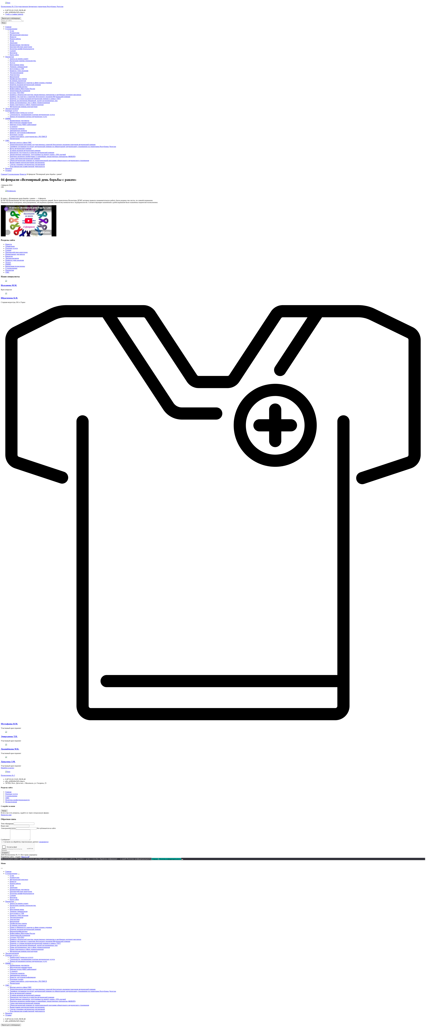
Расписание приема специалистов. (23, 61)
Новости (13, 37)
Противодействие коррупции (21, 47)
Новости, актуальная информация (23, 132)
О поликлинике (11, 29)
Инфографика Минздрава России (22, 89)
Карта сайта (14, 55)
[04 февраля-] (10, 191)
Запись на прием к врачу (19, 59)
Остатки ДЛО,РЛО (17, 93)
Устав (12, 41)
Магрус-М (25, 857)
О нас (12, 31)
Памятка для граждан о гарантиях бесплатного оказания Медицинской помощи (40, 97)
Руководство (14, 33)
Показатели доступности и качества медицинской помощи (32, 152)
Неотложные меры (17, 65)
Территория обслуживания (20, 91)
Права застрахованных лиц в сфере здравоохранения (30, 103)
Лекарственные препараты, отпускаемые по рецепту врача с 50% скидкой (38, 154)
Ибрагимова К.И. (9, 298)
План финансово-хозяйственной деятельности (27, 166)
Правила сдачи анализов (19, 71)
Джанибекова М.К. (10, 749)
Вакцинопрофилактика (18, 87)
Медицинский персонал (19, 35)
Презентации (15, 138)
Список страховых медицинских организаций (27, 164)
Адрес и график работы (14, 14)
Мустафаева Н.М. (9, 724)
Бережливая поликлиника (15, 266)
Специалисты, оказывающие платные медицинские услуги (32, 115)
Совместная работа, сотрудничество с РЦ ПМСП (28, 136)
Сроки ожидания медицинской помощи (25, 158)
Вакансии (9, 256)
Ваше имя (4, 826)
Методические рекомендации (21, 123)
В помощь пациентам (18, 81)
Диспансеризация (16, 73)
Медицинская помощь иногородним (23, 107)
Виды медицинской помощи (20, 148)
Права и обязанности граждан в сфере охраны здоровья (31, 83)
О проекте (14, 127)
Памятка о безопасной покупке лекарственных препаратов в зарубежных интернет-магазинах (45, 95)
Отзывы (8, 170)
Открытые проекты (17, 128)
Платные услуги (11, 111)
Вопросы (8, 168)
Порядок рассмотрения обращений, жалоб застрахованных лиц (34, 101)
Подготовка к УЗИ (17, 69)
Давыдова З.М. (8, 761)
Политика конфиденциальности (22, 49)
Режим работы (15, 39)
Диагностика (15, 75)
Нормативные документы (19, 45)
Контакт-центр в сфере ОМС (21, 142)
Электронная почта (8, 828)
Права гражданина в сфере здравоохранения (26, 105)
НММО (8, 119)
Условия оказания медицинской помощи (25, 150)
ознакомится (43, 842)
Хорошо (155, 859)
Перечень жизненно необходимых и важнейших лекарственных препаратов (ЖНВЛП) (43, 156)
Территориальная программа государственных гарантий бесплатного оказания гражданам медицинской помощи (53, 144)
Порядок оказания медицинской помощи (25, 85)
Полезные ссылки (16, 134)
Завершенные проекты (18, 130)
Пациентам (9, 57)
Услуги (12, 63)
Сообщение (5, 840)
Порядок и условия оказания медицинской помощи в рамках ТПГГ (35, 99)
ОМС (7, 140)
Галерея (13, 51)
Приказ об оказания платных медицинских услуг (28, 117)
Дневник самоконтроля (18, 67)
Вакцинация (14, 77)
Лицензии (13, 43)
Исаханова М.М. (9, 285)
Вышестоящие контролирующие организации (27, 162)
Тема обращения (7, 824)
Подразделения (11, 802)
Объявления (10, 246)
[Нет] (182, 859)
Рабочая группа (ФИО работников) (23, 125)
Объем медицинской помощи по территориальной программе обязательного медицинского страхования (49, 160)
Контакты (13, 53)
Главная (8, 27)
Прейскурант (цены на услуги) (21, 113)
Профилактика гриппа (18, 79)
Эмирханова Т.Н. (9, 736)
